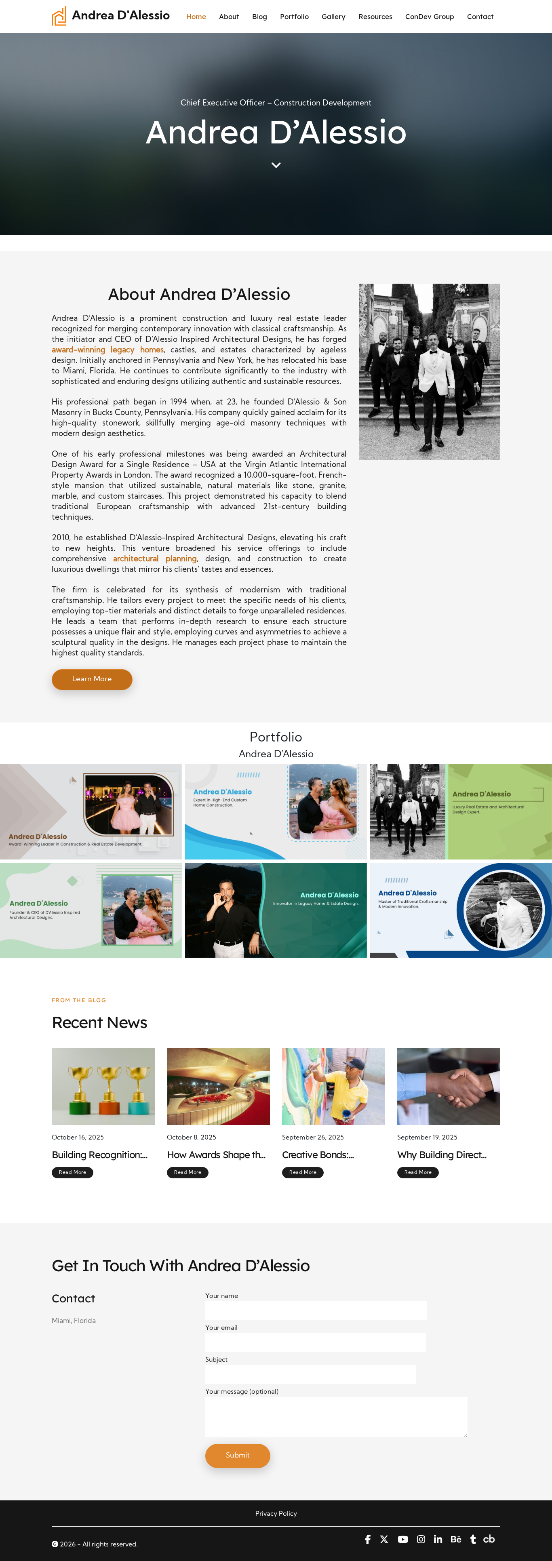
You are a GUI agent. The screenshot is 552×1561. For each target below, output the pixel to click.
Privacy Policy (276, 1514)
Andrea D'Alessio (121, 16)
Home (196, 16)
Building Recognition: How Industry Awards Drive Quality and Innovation (97, 1155)
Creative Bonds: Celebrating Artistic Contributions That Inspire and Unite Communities (322, 1155)
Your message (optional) (241, 1392)
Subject (216, 1360)
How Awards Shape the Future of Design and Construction (216, 1155)
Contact (480, 16)
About (229, 16)
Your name (221, 1296)
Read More (72, 1172)
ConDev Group (429, 16)
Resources (375, 16)
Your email (221, 1328)
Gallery (334, 16)
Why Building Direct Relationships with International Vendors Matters (443, 1155)
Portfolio (294, 16)
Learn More (92, 679)
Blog (259, 16)
